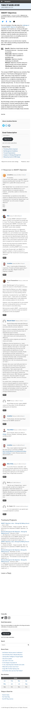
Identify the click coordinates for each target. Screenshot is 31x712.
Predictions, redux (25, 161)
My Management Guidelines (10, 151)
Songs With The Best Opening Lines (10, 668)
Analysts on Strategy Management (12, 155)
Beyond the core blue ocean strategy (10, 161)
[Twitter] (3, 125)
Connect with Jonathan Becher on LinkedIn (5, 617)
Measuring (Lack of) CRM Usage (11, 157)
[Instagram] (9, 125)
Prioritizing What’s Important (10, 149)
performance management (22, 16)
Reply (4, 210)
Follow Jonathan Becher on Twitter (2, 617)
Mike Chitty (10, 464)
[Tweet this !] (2, 21)
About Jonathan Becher (9, 121)
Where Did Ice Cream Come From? (10, 666)
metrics (14, 16)
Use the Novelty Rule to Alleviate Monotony (12, 654)
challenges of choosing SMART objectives (15, 26)
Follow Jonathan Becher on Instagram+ (9, 617)
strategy (3, 18)
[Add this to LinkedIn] (10, 21)
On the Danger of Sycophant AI (9, 662)
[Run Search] (28, 644)
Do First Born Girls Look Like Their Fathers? (12, 670)
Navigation (7, 1)
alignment (23, 15)
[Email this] (14, 21)
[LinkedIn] (6, 125)
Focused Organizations (9, 153)
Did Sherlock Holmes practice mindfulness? (12, 652)
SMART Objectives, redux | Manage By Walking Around (15, 541)
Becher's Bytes (5, 695)
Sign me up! (7, 139)
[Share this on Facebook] (6, 21)
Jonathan (9, 263)
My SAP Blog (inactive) (7, 699)
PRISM (4, 434)
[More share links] (17, 21)
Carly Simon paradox (7, 658)
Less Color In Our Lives (7, 660)
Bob (8, 216)
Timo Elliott (10, 430)
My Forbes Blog (6, 697)
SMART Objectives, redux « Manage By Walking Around (15, 523)
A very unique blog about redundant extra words (13, 664)
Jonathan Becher (6, 15)
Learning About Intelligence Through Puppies (12, 656)
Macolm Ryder (11, 320)
